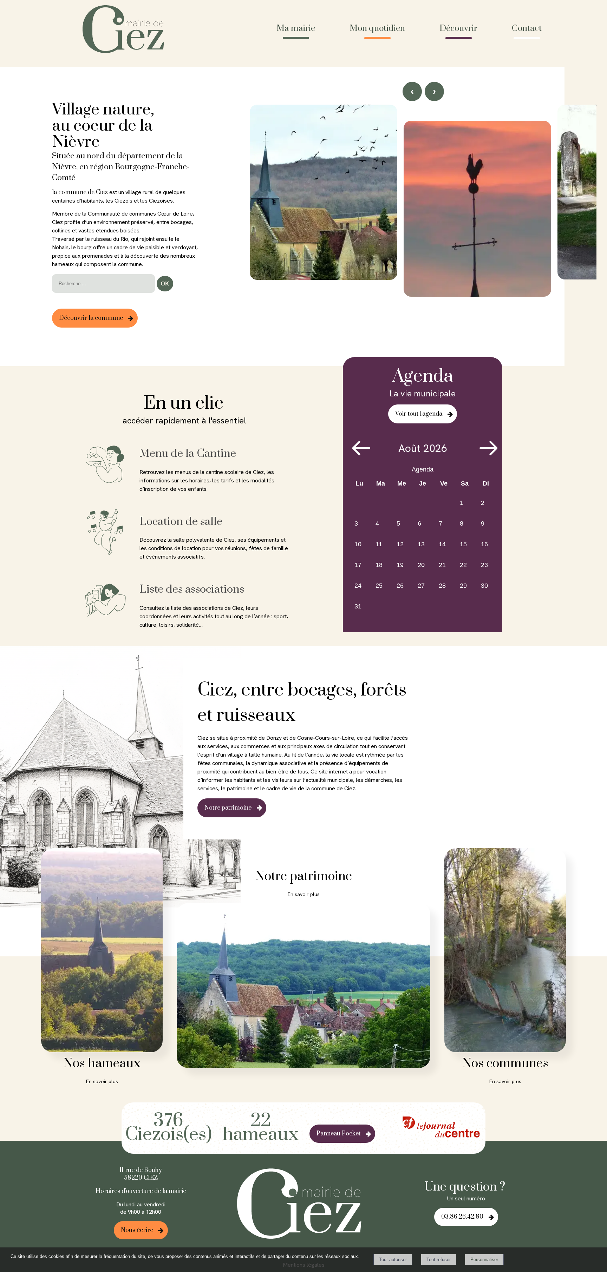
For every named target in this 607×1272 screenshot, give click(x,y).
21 (442, 564)
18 (379, 564)
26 (400, 585)
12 (400, 544)
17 (357, 564)
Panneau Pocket (338, 1134)
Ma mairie (295, 28)
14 (442, 544)
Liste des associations (191, 589)
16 (484, 544)
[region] (423, 225)
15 (463, 544)
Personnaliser (484, 1259)
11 (379, 544)
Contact (527, 28)
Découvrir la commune (91, 318)
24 (357, 585)
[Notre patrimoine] (303, 986)
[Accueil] (126, 30)
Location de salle (180, 521)
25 (379, 585)
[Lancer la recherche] (165, 283)
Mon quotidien (377, 28)
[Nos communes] (505, 951)
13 (421, 544)
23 (484, 564)
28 (442, 585)
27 (421, 585)
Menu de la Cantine (187, 453)
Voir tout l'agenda (418, 414)
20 (421, 564)
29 (463, 585)
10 (357, 544)
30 (484, 585)
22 (463, 564)
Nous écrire (137, 1230)
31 (357, 606)
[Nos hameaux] (102, 951)
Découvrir (458, 28)
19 (400, 564)
